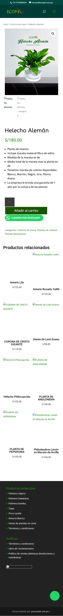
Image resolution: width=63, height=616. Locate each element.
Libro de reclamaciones (21, 548)
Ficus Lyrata (15, 513)
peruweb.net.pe (40, 611)
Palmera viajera (17, 493)
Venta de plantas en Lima (22, 523)
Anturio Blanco (17, 518)
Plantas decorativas (15, 233)
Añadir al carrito (26, 210)
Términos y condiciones (21, 528)
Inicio (5, 24)
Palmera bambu (17, 503)
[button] (53, 34)
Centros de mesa (18, 24)
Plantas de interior (47, 230)
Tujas (11, 508)
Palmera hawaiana (19, 498)
